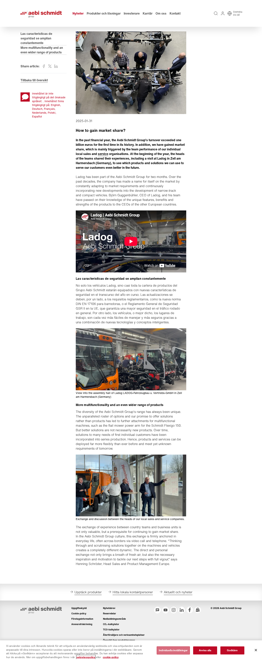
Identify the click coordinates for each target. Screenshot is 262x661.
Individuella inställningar (173, 650)
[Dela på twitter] (50, 66)
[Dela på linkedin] (56, 66)
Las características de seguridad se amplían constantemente (36, 38)
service (103, 154)
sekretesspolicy (86, 657)
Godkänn (232, 650)
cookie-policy (111, 657)
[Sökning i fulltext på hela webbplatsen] (216, 13)
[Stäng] (256, 650)
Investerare (132, 13)
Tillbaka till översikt (34, 80)
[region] (131, 650)
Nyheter (78, 13)
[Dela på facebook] (44, 66)
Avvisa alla (205, 650)
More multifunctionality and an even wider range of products (42, 50)
